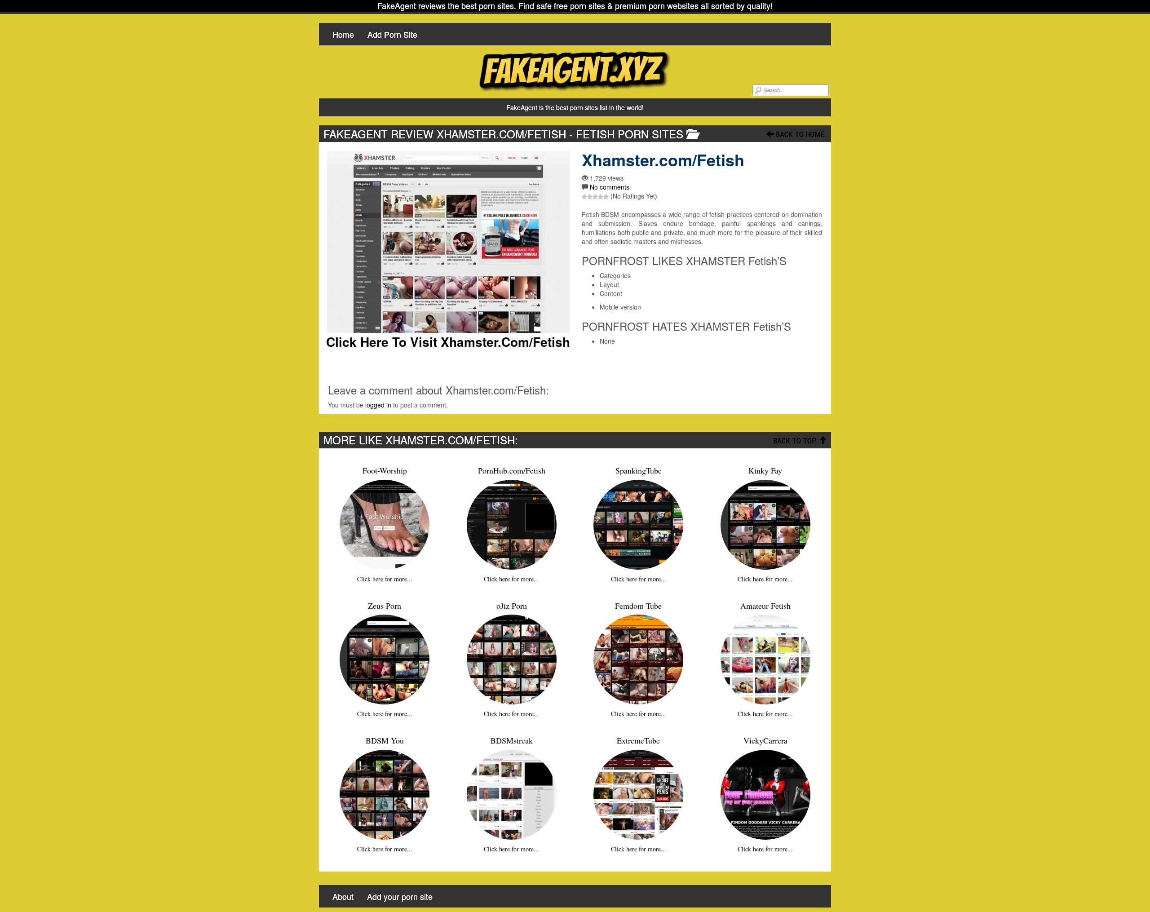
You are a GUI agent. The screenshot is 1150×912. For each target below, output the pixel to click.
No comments (609, 186)
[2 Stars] (590, 196)
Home (343, 34)
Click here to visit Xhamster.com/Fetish (448, 342)
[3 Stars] (595, 196)
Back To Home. (800, 134)
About (343, 896)
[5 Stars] (606, 196)
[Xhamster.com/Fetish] (448, 242)
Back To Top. (796, 440)
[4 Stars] (600, 196)
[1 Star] (584, 196)
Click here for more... (384, 579)
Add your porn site (400, 896)
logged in (378, 404)
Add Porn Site (392, 34)
